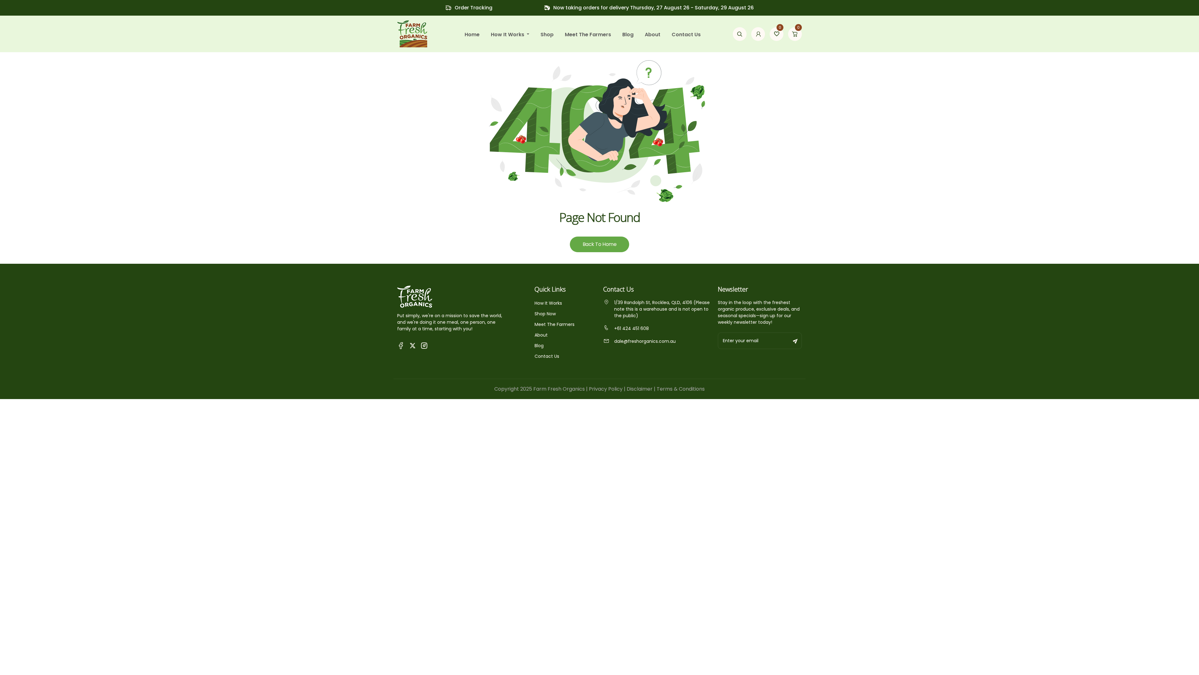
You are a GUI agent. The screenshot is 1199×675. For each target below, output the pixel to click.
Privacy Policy (606, 388)
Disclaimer (640, 388)
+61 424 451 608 (631, 328)
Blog (628, 34)
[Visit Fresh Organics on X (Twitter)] (413, 345)
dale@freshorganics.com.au (645, 341)
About (652, 34)
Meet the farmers (588, 34)
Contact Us (686, 34)
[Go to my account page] (758, 34)
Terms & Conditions (681, 388)
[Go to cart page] (795, 34)
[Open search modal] (740, 34)
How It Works (548, 303)
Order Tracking (473, 7)
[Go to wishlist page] (776, 34)
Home (472, 34)
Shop (547, 34)
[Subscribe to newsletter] (795, 340)
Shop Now (545, 314)
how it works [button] (508, 34)
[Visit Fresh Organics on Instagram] (424, 345)
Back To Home (599, 244)
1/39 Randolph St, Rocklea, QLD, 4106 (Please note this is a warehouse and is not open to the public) (662, 309)
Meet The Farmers (555, 324)
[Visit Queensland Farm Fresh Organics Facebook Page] (401, 345)
